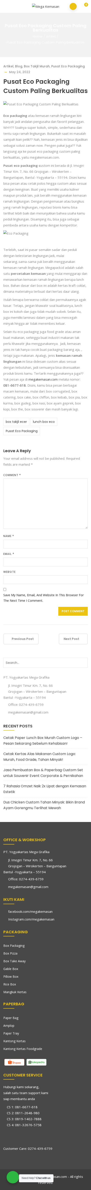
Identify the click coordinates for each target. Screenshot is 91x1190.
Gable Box (10, 969)
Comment (12, 475)
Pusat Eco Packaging (68, 66)
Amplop (8, 1025)
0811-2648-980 (27, 1113)
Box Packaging (14, 945)
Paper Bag (10, 1018)
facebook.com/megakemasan (30, 911)
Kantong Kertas (14, 1041)
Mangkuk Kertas (15, 992)
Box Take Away (14, 961)
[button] (83, 6)
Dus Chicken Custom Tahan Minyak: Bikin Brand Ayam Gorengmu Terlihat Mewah (44, 805)
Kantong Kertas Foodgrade (22, 1049)
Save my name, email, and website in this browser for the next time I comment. (43, 598)
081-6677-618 (14, 385)
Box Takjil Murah (37, 66)
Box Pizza (10, 953)
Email (8, 554)
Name (8, 536)
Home (38, 36)
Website (9, 572)
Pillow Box (10, 976)
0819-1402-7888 (28, 1119)
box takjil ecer (16, 421)
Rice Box (9, 984)
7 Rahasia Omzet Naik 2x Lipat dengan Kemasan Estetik (44, 789)
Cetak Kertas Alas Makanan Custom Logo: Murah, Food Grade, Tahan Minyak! (39, 756)
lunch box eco (44, 421)
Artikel (51, 36)
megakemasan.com (43, 379)
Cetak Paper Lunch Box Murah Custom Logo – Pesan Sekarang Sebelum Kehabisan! (42, 740)
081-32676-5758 (28, 1125)
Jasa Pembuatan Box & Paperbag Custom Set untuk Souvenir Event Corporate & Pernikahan (43, 772)
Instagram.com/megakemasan (31, 919)
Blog (18, 66)
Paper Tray (11, 1033)
